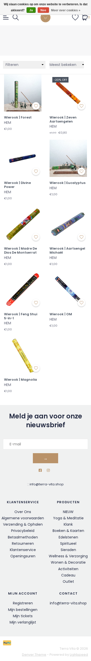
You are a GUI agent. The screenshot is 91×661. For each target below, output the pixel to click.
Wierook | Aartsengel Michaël (67, 250)
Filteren (12, 64)
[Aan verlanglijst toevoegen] (36, 106)
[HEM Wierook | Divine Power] (22, 158)
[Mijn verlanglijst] (75, 17)
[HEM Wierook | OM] (68, 289)
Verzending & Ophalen (23, 524)
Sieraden (68, 549)
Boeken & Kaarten (68, 530)
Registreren (23, 603)
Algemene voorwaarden (23, 518)
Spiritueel (68, 543)
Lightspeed (79, 654)
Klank (68, 524)
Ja (31, 10)
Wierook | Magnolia (20, 380)
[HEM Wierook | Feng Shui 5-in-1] (22, 289)
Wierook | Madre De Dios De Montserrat (20, 250)
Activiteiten (68, 568)
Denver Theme (34, 654)
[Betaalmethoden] (8, 643)
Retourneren (23, 543)
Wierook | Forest (18, 117)
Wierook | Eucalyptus (67, 183)
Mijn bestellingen (22, 609)
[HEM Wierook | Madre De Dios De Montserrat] (22, 224)
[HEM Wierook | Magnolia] (22, 355)
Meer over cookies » (65, 10)
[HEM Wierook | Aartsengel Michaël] (68, 224)
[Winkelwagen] (85, 17)
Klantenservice (23, 549)
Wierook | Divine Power (17, 185)
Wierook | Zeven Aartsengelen (63, 119)
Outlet (68, 581)
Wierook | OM (61, 314)
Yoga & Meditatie (68, 518)
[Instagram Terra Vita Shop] (48, 470)
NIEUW (68, 511)
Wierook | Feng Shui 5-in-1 (20, 316)
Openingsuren (22, 556)
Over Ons (22, 511)
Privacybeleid (22, 530)
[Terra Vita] (45, 17)
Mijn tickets (23, 615)
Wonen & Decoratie (68, 562)
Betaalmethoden (23, 537)
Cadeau (68, 575)
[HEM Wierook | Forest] (22, 92)
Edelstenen (68, 537)
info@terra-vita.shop (47, 484)
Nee (43, 10)
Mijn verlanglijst (23, 622)
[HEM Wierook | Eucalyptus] (68, 158)
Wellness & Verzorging (68, 556)
